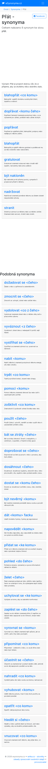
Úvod (6, 9)
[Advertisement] (24, 58)
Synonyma (15, 9)
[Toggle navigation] (43, 3)
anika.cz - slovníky (36, 756)
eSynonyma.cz (13, 3)
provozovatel (40, 762)
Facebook (40, 16)
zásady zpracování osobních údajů (29, 759)
